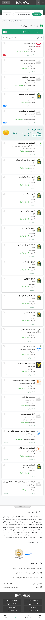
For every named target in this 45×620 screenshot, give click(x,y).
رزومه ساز (33, 607)
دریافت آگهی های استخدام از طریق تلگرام (27, 573)
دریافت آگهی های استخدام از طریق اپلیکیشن (26, 568)
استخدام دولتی (33, 600)
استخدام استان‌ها (12, 604)
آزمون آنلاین (11, 607)
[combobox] (7, 38)
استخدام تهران (33, 604)
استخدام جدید (33, 611)
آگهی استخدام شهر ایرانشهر (29, 25)
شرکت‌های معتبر (12, 611)
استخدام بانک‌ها (12, 600)
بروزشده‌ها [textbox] (9, 38)
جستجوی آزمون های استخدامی (11, 21)
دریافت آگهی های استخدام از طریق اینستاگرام (27, 577)
